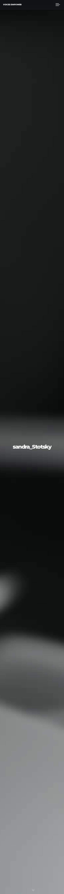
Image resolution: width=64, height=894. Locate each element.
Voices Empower (12, 4)
